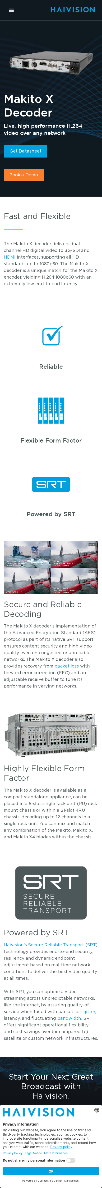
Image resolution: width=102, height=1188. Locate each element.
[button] (11, 10)
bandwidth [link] (69, 1018)
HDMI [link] (9, 257)
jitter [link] (90, 1012)
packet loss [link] (67, 666)
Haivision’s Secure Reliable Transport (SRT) (50, 945)
